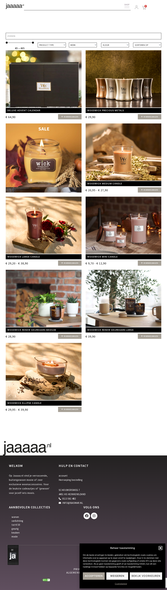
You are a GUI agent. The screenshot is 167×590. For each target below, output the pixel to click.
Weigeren (117, 575)
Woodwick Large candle (23, 256)
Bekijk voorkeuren (146, 575)
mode (15, 536)
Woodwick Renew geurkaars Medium (31, 330)
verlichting (17, 520)
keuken (16, 532)
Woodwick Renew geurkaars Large (110, 330)
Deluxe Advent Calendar (23, 110)
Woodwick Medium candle (104, 183)
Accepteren (94, 575)
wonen (15, 516)
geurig (15, 528)
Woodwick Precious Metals (105, 110)
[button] (160, 548)
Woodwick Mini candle (102, 256)
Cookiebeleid (121, 583)
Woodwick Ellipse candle (24, 403)
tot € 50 (16, 524)
